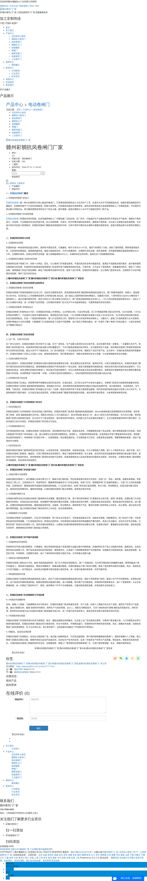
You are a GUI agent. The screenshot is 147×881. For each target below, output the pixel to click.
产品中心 (10, 33)
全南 (73, 857)
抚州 (61, 854)
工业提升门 (16, 59)
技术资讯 (15, 76)
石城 (32, 857)
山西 (127, 854)
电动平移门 (19, 669)
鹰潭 (84, 854)
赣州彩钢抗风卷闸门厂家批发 (67, 663)
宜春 (70, 854)
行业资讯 (15, 73)
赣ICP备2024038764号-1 (82, 851)
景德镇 (103, 854)
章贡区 (51, 854)
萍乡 (98, 854)
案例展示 (15, 64)
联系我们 (10, 84)
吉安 (75, 854)
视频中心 (10, 79)
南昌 (56, 854)
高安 (65, 854)
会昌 (45, 854)
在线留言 (10, 81)
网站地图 (24, 5)
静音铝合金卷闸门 (22, 672)
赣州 (79, 854)
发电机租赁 (5, 849)
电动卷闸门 (16, 41)
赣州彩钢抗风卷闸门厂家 (17, 663)
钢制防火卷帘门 (18, 38)
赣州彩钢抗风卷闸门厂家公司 (93, 663)
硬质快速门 (16, 53)
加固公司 (15, 849)
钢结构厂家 (24, 849)
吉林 (11, 857)
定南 (64, 857)
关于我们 (10, 30)
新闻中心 (10, 67)
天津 (109, 854)
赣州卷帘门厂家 (111, 851)
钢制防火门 (16, 44)
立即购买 (21, 183)
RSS (31, 5)
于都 (143, 854)
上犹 (78, 857)
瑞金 (55, 857)
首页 (8, 27)
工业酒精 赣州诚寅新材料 (41, 849)
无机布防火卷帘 (18, 36)
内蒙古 (137, 854)
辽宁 (2, 857)
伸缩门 (14, 50)
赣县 (123, 854)
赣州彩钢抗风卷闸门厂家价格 (41, 663)
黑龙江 (21, 857)
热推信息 (4, 5)
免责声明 (47, 860)
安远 (50, 857)
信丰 (45, 857)
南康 (113, 854)
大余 (16, 857)
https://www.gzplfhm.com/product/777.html (35, 666)
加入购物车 (11, 183)
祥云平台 (95, 857)
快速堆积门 (16, 56)
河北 (118, 854)
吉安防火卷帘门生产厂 (129, 851)
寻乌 (59, 857)
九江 (93, 854)
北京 (40, 854)
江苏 (41, 857)
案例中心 (10, 61)
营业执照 (55, 860)
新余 (88, 854)
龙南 (68, 857)
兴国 (7, 857)
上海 (36, 857)
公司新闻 (15, 70)
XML (37, 5)
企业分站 (14, 5)
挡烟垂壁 (15, 47)
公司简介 (15, 748)
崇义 (27, 857)
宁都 (132, 854)
